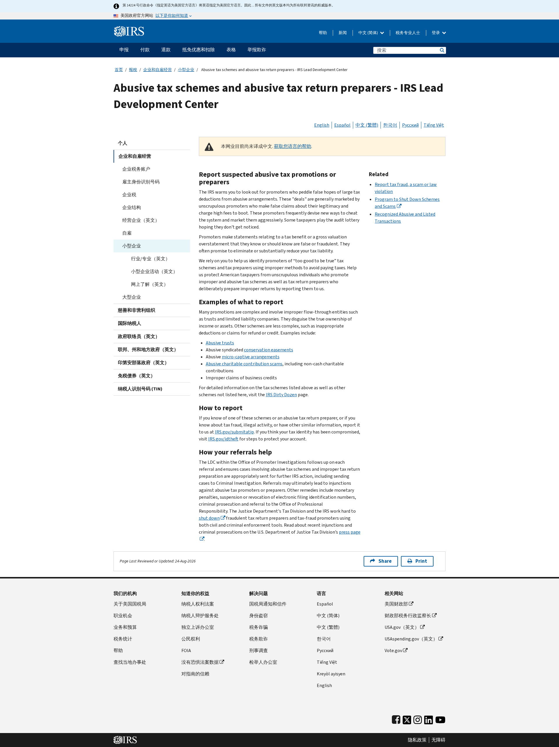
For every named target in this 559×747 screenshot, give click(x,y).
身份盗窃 (258, 616)
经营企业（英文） (141, 220)
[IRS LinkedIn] (428, 718)
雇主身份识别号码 (141, 182)
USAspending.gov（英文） (411, 639)
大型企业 (131, 297)
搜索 (441, 50)
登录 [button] (436, 33)
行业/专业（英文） (150, 259)
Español (342, 125)
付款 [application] (145, 50)
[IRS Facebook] (396, 718)
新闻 (343, 33)
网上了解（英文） (149, 284)
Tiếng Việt (434, 125)
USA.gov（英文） (402, 627)
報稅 (133, 69)
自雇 (127, 233)
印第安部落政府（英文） (143, 363)
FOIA (186, 650)
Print (421, 561)
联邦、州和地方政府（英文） (148, 349)
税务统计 (123, 639)
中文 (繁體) (366, 125)
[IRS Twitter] (407, 718)
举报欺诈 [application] (256, 50)
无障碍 (438, 740)
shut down (209, 518)
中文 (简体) (368, 33)
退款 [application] (166, 50)
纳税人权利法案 (197, 604)
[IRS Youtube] (440, 718)
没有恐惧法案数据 (200, 662)
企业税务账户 (136, 169)
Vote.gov (393, 650)
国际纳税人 (129, 323)
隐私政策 (417, 740)
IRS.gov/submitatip (234, 432)
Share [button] (385, 561)
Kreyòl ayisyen (331, 674)
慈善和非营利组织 (136, 310)
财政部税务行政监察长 (408, 616)
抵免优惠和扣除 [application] (198, 50)
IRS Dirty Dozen (281, 395)
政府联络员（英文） (139, 336)
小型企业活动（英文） (154, 271)
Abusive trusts (220, 343)
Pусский (325, 650)
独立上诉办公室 (197, 627)
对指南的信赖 (195, 674)
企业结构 (131, 207)
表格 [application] (231, 50)
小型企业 (186, 69)
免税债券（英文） (136, 376)
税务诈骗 (258, 627)
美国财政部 (396, 604)
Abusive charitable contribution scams (244, 364)
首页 (119, 69)
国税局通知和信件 (267, 604)
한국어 (390, 125)
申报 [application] (124, 50)
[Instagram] (417, 718)
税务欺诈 (258, 639)
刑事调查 (258, 650)
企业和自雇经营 (157, 69)
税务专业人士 (408, 33)
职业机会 (123, 616)
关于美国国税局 (130, 604)
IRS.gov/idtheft (223, 439)
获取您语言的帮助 (292, 146)
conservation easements (268, 350)
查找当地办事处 (130, 662)
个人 (122, 143)
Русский (410, 125)
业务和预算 (125, 627)
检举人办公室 (263, 662)
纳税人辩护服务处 (200, 616)
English (321, 125)
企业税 (129, 195)
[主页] (129, 29)
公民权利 (190, 639)
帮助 (323, 33)
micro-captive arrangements (251, 357)
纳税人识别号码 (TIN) (140, 389)
